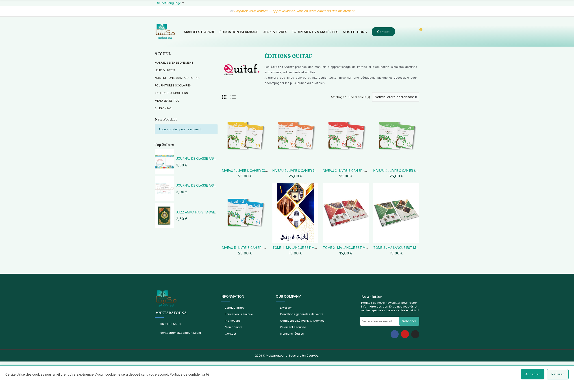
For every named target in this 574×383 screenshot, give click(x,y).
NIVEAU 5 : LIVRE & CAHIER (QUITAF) (249, 248)
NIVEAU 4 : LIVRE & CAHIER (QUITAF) (400, 170)
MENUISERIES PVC (167, 100)
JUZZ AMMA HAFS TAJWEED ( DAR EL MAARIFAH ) (213, 212)
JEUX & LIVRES (165, 70)
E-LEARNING (163, 108)
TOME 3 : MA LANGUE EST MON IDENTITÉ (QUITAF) (411, 248)
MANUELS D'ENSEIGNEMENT (174, 62)
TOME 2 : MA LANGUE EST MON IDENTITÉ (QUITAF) (361, 248)
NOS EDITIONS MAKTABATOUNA (177, 78)
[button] (383, 31)
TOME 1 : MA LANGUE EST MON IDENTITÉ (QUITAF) (310, 248)
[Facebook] (395, 334)
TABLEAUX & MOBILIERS (171, 93)
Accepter (532, 374)
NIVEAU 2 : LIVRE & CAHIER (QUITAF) (299, 170)
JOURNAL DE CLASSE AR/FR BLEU (201, 158)
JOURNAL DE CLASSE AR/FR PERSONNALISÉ (208, 185)
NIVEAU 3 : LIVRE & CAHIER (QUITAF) (350, 170)
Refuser (557, 374)
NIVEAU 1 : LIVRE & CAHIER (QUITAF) (248, 170)
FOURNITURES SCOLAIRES (173, 85)
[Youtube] (405, 334)
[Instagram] (415, 334)
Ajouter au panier (231, 163)
